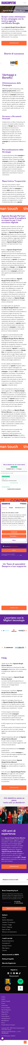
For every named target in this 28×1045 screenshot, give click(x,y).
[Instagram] (11, 973)
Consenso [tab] (4, 507)
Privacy (3, 1003)
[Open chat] (2, 1038)
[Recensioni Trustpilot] (20, 981)
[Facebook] (14, 973)
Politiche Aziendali (5, 1001)
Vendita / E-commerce (8, 922)
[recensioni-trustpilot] (14, 467)
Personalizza (13, 536)
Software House (6, 945)
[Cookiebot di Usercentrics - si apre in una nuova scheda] (20, 504)
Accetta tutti (14, 532)
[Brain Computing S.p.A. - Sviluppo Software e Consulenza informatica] (8, 3)
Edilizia (4, 917)
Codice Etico (4, 1014)
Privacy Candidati (5, 1007)
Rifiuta (14, 540)
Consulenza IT (6, 943)
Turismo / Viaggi (7, 924)
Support (3, 999)
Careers (4, 950)
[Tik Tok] (20, 973)
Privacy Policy (14, 546)
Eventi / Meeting (7, 927)
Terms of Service (17, 555)
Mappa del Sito (5, 1012)
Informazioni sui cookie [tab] (21, 507)
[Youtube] (17, 973)
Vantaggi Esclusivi (5, 1018)
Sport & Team (6, 929)
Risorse (3, 1022)
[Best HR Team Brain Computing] (7, 981)
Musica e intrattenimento (9, 932)
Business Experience (8, 941)
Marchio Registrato (9, 963)
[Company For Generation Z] (7, 988)
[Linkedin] (8, 973)
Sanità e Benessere (7, 920)
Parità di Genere (5, 1016)
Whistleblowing (5, 1020)
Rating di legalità (8, 959)
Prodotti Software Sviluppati (8, 1024)
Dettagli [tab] (11, 507)
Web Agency (5, 948)
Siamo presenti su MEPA (10, 954)
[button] (1, 63)
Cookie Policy (4, 1005)
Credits (3, 997)
